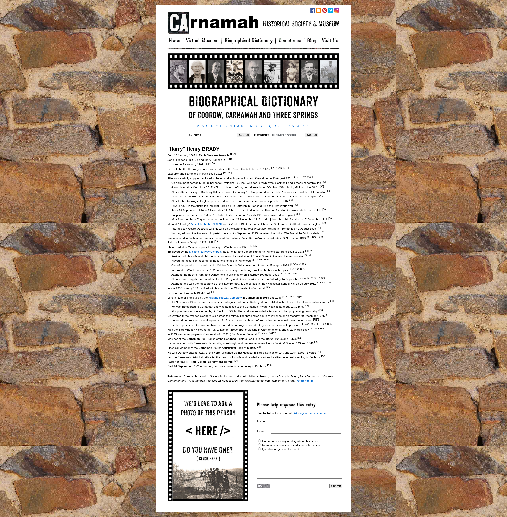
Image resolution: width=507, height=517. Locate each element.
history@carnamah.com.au (310, 413)
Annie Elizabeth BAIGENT (206, 224)
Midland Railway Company (205, 251)
